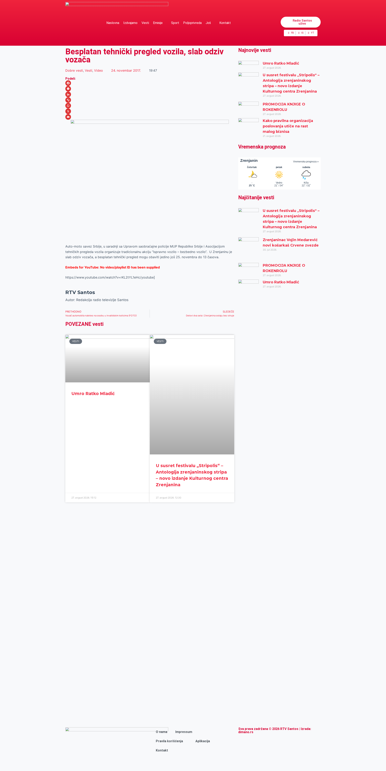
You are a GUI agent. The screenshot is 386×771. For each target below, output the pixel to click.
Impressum (183, 732)
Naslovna (112, 23)
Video (98, 70)
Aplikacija (202, 741)
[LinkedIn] (149, 94)
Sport (175, 23)
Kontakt (225, 23)
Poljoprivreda (192, 23)
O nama (161, 732)
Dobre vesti (74, 70)
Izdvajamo (130, 23)
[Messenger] (149, 89)
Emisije (158, 23)
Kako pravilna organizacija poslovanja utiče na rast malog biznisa (288, 126)
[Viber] (149, 100)
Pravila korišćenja (169, 741)
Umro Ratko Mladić (93, 393)
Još (208, 23)
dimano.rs (245, 732)
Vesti (145, 23)
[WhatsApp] (149, 105)
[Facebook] (149, 83)
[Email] (149, 117)
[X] (149, 111)
